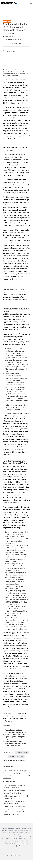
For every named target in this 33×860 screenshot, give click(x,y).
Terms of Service (27, 854)
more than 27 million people (12, 90)
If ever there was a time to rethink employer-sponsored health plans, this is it (15, 743)
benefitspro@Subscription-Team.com (16, 843)
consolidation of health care (13, 160)
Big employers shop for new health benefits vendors (16, 797)
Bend (19, 713)
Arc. (11, 854)
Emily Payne (12, 33)
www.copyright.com (15, 772)
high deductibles (14, 210)
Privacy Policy (10, 855)
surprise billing (11, 215)
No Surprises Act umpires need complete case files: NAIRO (15, 787)
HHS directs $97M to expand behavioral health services (14, 792)
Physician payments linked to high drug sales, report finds (16, 813)
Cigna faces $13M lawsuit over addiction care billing (14, 802)
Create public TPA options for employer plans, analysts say (14, 808)
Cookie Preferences (20, 855)
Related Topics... (9, 752)
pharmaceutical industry (11, 185)
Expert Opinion (7, 21)
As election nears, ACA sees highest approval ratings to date (15, 737)
